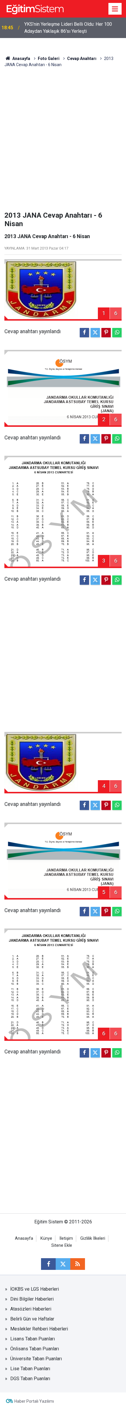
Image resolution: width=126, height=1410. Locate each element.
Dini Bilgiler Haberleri (32, 1299)
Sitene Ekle (61, 1245)
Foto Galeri (48, 58)
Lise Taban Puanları (30, 1368)
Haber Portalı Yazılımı (34, 1401)
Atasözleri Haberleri (30, 1309)
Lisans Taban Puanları (32, 1339)
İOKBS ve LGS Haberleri (34, 1289)
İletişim (66, 1238)
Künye (46, 1238)
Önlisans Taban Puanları (34, 1348)
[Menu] (115, 9)
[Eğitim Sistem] (34, 8)
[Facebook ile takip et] (48, 1264)
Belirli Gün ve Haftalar (32, 1319)
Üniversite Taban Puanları (36, 1358)
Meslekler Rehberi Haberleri (39, 1329)
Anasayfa (20, 58)
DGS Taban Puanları (30, 1378)
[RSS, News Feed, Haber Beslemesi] (77, 1264)
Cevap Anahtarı (81, 58)
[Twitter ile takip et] (63, 1264)
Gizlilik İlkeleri (92, 1238)
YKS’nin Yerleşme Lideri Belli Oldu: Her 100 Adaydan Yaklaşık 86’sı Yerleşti (68, 27)
